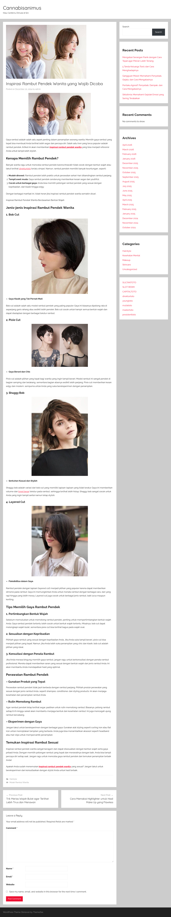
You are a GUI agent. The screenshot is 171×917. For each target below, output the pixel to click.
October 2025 (129, 172)
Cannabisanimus (22, 8)
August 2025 (128, 181)
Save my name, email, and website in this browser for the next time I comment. (48, 891)
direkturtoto (25, 168)
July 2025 (127, 186)
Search (125, 26)
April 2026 (127, 145)
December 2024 (130, 218)
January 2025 (128, 213)
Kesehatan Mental (131, 255)
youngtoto (127, 301)
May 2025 (127, 195)
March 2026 (128, 149)
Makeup (126, 260)
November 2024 (130, 223)
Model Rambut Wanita (19, 782)
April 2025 (127, 200)
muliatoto (127, 305)
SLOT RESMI (128, 287)
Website (10, 884)
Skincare (126, 264)
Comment (11, 828)
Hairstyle (13, 779)
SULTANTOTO (129, 282)
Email (9, 876)
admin (38, 89)
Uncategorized (129, 269)
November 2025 (130, 168)
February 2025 (129, 209)
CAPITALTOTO (129, 291)
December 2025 (130, 163)
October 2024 (129, 227)
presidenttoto (129, 314)
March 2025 (128, 204)
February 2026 (129, 154)
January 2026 (128, 158)
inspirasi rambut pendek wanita (66, 147)
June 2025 (127, 190)
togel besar (23, 491)
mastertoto (127, 310)
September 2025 (130, 177)
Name (9, 868)
